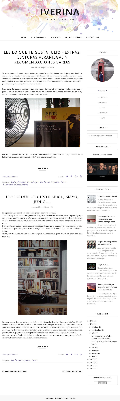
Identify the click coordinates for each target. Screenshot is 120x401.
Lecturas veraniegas (28, 182)
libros (64, 182)
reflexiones (102, 113)
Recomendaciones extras (15, 184)
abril (94, 347)
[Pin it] (80, 176)
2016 (92, 365)
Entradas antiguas (71, 371)
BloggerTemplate (70, 398)
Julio (13, 182)
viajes (102, 118)
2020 (92, 321)
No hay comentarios (10, 176)
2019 (92, 324)
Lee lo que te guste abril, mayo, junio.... (42, 199)
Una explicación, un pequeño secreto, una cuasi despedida (107, 287)
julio (94, 333)
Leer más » (42, 169)
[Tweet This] (67, 176)
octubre (95, 327)
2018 (92, 359)
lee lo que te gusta (49, 182)
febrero (95, 353)
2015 (92, 368)
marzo (94, 350)
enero (94, 356)
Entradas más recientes (15, 371)
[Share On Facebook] (71, 176)
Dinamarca (102, 102)
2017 (92, 362)
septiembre (96, 330)
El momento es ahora (102, 155)
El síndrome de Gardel (107, 196)
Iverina (60, 11)
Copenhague (102, 97)
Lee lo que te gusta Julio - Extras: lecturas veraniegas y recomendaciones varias (42, 57)
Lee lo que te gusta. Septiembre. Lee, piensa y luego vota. (106, 219)
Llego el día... (103, 264)
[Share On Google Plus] (76, 176)
